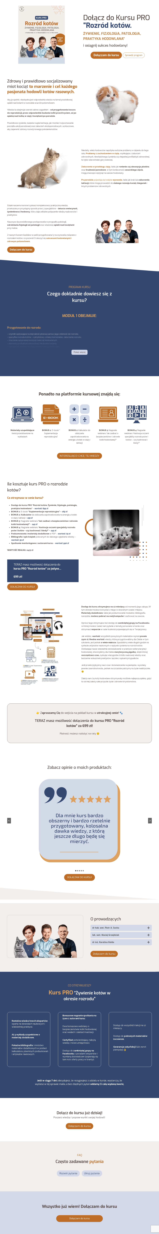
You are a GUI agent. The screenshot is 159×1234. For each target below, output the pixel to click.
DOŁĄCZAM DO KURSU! (22, 586)
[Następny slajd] (150, 820)
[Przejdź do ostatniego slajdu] (9, 820)
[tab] (75, 870)
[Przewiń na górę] (153, 1227)
